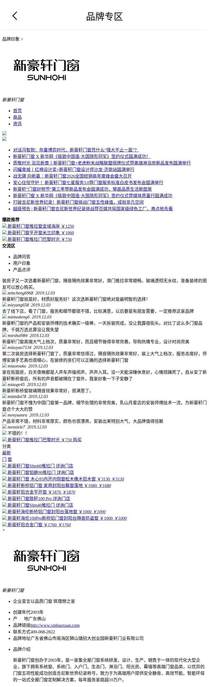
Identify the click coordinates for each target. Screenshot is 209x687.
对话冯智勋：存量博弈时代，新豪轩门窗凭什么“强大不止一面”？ (76, 150)
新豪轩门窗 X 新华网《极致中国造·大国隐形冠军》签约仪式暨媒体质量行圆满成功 (92, 195)
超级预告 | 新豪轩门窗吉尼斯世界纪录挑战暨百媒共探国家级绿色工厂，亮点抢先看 (93, 208)
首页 (17, 110)
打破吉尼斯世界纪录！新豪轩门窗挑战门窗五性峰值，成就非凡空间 (78, 202)
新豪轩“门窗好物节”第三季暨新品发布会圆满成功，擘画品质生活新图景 (82, 189)
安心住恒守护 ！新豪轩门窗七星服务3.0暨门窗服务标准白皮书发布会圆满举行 (88, 182)
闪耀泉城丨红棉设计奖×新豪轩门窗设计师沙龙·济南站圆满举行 (73, 169)
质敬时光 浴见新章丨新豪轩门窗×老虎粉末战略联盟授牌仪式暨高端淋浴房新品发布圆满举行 (102, 163)
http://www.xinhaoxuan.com (54, 625)
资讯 (17, 123)
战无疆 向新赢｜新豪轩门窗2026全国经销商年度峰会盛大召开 (72, 176)
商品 (17, 117)
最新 (6, 453)
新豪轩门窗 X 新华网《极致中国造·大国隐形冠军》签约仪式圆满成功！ (81, 156)
